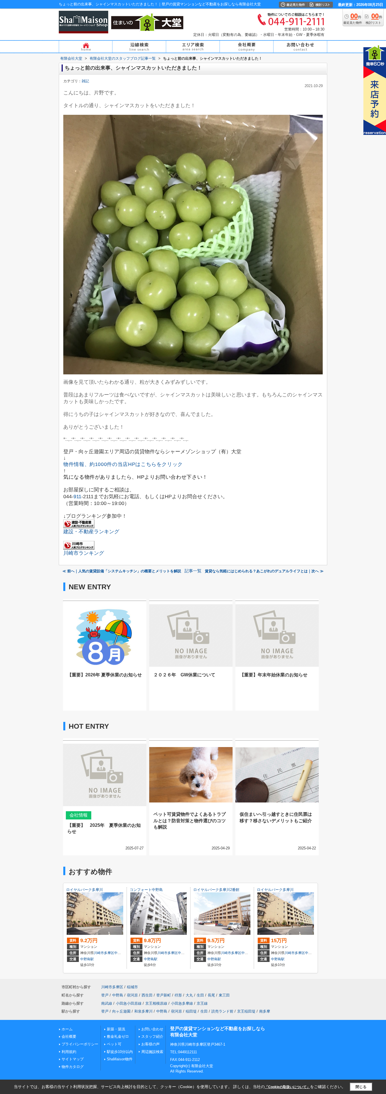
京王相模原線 (156, 1003)
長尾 (211, 995)
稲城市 (132, 987)
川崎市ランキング (83, 553)
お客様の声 (150, 1044)
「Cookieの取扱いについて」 (287, 1087)
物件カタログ (73, 1067)
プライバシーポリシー (80, 1044)
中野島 (119, 953)
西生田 (147, 995)
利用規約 (69, 1052)
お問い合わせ (152, 1029)
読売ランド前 (222, 1011)
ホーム (67, 1029)
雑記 (85, 81)
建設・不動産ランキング (91, 531)
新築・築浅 (116, 1029)
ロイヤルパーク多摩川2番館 (216, 890)
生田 (200, 995)
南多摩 (264, 1011)
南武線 (106, 1003)
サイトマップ (73, 1059)
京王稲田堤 (246, 1011)
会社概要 (69, 1036)
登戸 (105, 995)
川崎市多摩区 (104, 953)
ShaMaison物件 (120, 1059)
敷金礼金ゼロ (118, 1036)
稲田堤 (191, 1011)
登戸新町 (163, 995)
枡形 (178, 995)
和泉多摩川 (143, 1011)
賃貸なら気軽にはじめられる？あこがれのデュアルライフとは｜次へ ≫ (264, 571)
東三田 (224, 995)
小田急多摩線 (182, 1003)
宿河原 (132, 995)
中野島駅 (87, 959)
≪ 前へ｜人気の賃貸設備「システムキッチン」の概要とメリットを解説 (121, 571)
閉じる (361, 1087)
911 (77, 496)
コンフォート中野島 (146, 890)
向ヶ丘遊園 (121, 1011)
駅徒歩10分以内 (120, 1052)
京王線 (202, 1003)
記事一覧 (193, 571)
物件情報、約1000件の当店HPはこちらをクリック (123, 464)
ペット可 (114, 1044)
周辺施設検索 (152, 1052)
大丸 (189, 995)
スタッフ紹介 (152, 1036)
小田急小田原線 (129, 1003)
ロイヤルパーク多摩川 (84, 890)
